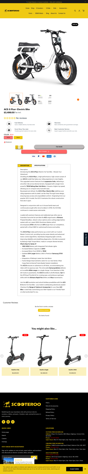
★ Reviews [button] (86, 239)
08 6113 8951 (54, 458)
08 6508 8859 (54, 438)
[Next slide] (78, 100)
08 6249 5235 (54, 447)
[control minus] (16, 147)
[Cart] (83, 11)
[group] (16, 99)
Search (4, 435)
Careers (4, 438)
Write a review (44, 310)
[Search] (75, 11)
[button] (10, 118)
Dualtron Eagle (44, 369)
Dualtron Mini (73, 369)
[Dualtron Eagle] (44, 350)
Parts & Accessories (52, 406)
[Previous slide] (1, 355)
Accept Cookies (74, 469)
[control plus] (22, 147)
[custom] (3, 422)
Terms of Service (51, 418)
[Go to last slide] (11, 100)
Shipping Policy (50, 409)
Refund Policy (50, 412)
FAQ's (48, 403)
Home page (5, 432)
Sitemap (4, 442)
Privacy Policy (50, 415)
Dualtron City (15, 369)
